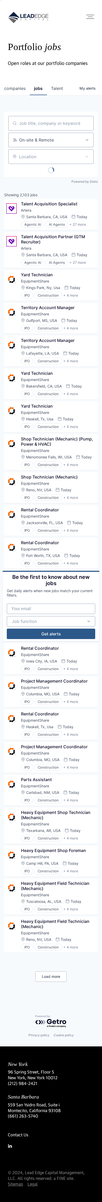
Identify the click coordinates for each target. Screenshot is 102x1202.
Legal (32, 1183)
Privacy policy (39, 1035)
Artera (26, 210)
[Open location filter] (87, 156)
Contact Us (18, 1134)
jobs (38, 88)
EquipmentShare (35, 281)
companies (15, 88)
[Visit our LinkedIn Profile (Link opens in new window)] (51, 1146)
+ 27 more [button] (77, 224)
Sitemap (15, 1183)
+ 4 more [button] (70, 295)
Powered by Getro (84, 181)
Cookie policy (64, 1035)
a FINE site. (64, 1178)
